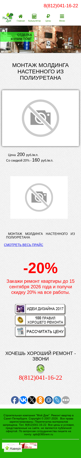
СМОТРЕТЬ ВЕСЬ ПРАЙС (23, 245)
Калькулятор (34, 21)
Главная (21, 21)
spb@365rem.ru (43, 434)
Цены (48, 21)
